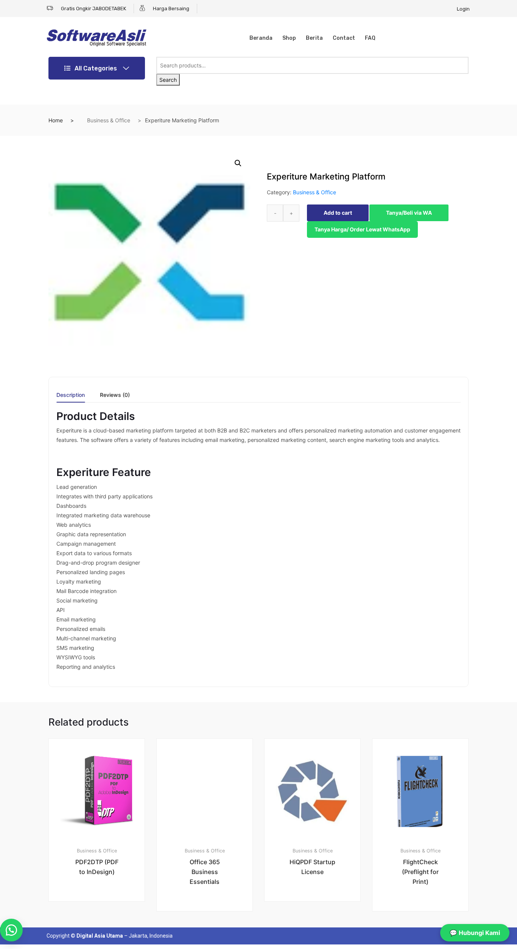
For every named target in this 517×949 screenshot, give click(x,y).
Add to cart (338, 212)
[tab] (70, 397)
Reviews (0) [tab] (115, 395)
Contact (344, 38)
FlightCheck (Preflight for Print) (420, 871)
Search (168, 79)
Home (55, 120)
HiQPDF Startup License (312, 867)
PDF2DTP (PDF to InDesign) (96, 867)
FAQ (370, 38)
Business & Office (108, 120)
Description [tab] (70, 395)
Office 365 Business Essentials (205, 871)
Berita (314, 38)
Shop (289, 38)
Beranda (261, 38)
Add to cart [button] (101, 927)
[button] (238, 163)
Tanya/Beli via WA (409, 212)
